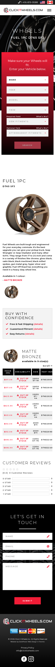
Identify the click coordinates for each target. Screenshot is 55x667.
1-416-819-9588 (29, 2)
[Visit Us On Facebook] (24, 659)
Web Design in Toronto (36, 642)
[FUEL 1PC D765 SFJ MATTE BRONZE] (11, 292)
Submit (28, 601)
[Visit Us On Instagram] (31, 659)
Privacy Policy (27, 647)
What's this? (42, 116)
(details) (38, 324)
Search (27, 145)
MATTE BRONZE (13, 280)
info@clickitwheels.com (27, 650)
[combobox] (27, 79)
